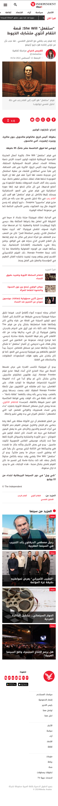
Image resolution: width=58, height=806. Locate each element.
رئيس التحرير (47, 705)
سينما (34, 511)
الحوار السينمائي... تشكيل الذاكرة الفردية (32, 617)
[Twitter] (23, 678)
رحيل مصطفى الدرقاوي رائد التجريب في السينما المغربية (31, 544)
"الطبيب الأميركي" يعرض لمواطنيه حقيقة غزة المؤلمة (32, 580)
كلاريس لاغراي (34, 51)
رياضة (50, 762)
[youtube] (16, 678)
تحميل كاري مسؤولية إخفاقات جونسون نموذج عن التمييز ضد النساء (23, 300)
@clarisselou (35, 54)
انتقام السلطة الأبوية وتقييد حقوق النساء (24, 276)
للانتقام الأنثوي (10, 402)
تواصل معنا (47, 710)
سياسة (39, 12)
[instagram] (20, 678)
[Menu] (5, 5)
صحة (50, 767)
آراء (29, 12)
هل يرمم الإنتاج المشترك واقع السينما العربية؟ (29, 653)
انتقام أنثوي (36, 495)
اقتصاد (19, 12)
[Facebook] (27, 678)
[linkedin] (13, 678)
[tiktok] (9, 678)
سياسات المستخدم (44, 694)
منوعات (49, 756)
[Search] (15, 5)
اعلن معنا (48, 715)
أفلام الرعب (22, 495)
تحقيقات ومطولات (44, 772)
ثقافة (8, 12)
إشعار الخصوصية (45, 699)
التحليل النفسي (47, 499)
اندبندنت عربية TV (45, 777)
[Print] (32, 120)
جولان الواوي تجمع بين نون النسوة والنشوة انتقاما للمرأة (25, 288)
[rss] (6, 678)
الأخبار (50, 12)
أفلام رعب (51, 198)
